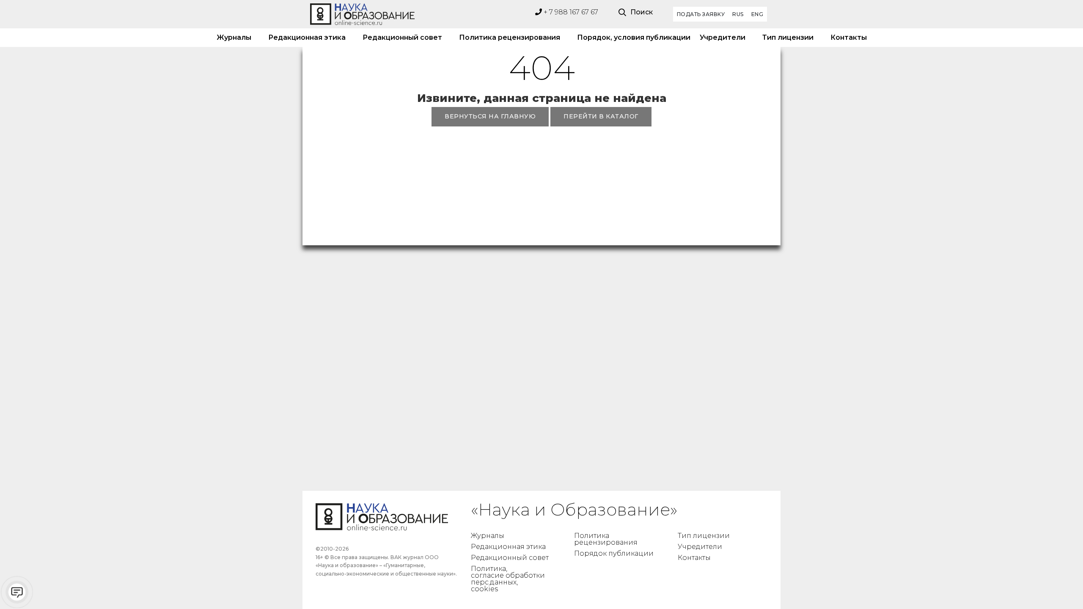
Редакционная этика (307, 37)
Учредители (722, 37)
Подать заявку (701, 14)
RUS (738, 14)
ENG (757, 14)
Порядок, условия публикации (630, 37)
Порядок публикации (614, 553)
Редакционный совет (402, 37)
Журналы (234, 37)
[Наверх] (1059, 585)
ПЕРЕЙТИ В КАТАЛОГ (600, 116)
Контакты (848, 37)
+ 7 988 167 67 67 (570, 12)
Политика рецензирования (509, 37)
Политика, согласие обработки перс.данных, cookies (508, 579)
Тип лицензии (788, 37)
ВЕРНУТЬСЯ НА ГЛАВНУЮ (490, 116)
